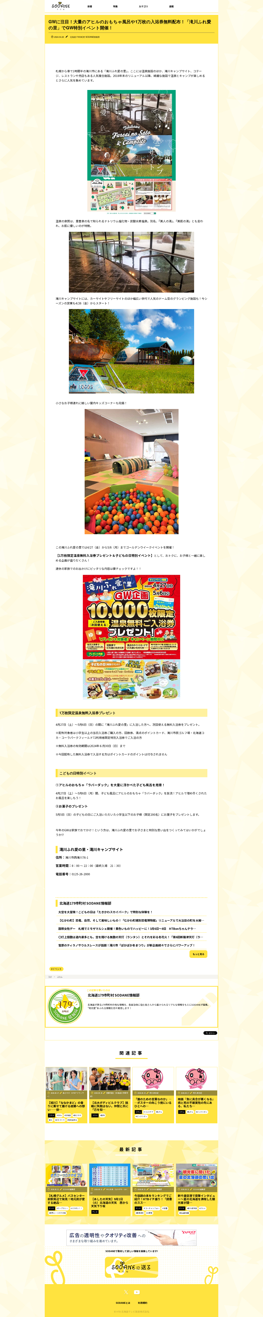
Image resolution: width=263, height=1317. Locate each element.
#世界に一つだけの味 (57, 1213)
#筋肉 (102, 1115)
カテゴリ (143, 6)
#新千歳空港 (192, 1208)
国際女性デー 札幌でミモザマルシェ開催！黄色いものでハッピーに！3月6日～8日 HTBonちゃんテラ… (127, 928)
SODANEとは (123, 1302)
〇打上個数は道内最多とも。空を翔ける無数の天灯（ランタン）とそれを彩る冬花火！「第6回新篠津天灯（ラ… (130, 937)
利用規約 (142, 1302)
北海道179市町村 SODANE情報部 (85, 36)
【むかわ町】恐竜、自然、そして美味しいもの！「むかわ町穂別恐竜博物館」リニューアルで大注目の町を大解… (131, 920)
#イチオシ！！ (76, 1208)
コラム (59, 976)
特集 (115, 6)
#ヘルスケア (148, 1112)
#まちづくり (60, 1120)
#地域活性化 (72, 1120)
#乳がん (159, 1112)
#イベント (56, 969)
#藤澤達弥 (140, 1213)
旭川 (50, 1120)
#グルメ (202, 1208)
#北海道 (67, 1115)
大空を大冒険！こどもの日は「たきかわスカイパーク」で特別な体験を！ (105, 912)
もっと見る (198, 954)
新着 (89, 6)
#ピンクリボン (141, 1116)
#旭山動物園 (184, 1213)
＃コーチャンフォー (151, 1208)
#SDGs (59, 1115)
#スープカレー (62, 1208)
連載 (171, 6)
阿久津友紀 (154, 1093)
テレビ (51, 1208)
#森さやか (77, 1115)
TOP (50, 976)
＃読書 (164, 1208)
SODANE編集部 (69, 1189)
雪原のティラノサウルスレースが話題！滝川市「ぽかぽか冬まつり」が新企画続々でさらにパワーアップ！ (126, 945)
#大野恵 (149, 1213)
